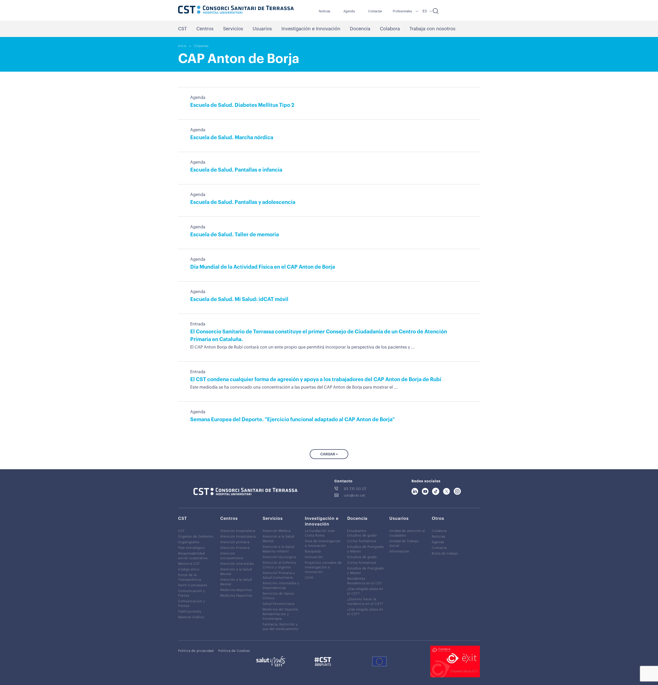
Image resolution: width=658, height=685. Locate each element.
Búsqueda (313, 551)
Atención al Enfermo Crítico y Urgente (279, 565)
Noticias (438, 536)
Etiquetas (201, 46)
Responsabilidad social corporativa (192, 556)
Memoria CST (189, 563)
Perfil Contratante (192, 585)
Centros (205, 28)
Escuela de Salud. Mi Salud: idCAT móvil (239, 299)
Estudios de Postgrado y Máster (365, 549)
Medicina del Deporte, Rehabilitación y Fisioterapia (281, 614)
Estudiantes (357, 530)
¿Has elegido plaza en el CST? (365, 591)
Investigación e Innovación (310, 28)
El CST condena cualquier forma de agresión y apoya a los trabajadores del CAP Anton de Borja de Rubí (315, 379)
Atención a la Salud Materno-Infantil (278, 549)
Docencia (360, 28)
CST (182, 28)
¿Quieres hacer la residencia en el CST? (365, 601)
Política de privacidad (196, 650)
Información (399, 551)
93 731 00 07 (355, 489)
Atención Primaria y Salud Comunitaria (279, 575)
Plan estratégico (191, 547)
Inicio (182, 46)
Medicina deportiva (236, 590)
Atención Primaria (235, 547)
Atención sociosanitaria (231, 556)
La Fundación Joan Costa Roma (320, 533)
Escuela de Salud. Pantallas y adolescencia (242, 202)
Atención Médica (276, 530)
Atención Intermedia (237, 563)
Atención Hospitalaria (238, 536)
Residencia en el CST (364, 583)
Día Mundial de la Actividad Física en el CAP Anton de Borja (262, 267)
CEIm (309, 577)
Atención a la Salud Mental (236, 572)
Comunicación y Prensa (191, 593)
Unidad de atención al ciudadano (407, 533)
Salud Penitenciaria (278, 603)
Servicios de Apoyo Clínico (278, 596)
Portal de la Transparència (189, 577)
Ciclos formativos (361, 541)
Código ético (188, 569)
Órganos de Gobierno (195, 536)
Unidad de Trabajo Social (404, 543)
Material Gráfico (191, 617)
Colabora (390, 28)
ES (425, 11)
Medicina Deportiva (236, 595)
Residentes (356, 578)
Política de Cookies (234, 650)
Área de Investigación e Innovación (323, 543)
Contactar (375, 11)
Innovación (314, 557)
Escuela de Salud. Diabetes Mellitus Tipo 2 (242, 105)
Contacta (439, 547)
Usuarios (262, 28)
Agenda (349, 11)
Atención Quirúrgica (279, 557)
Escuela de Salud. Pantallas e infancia (236, 170)
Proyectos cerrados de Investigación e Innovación (323, 567)
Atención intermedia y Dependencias (281, 585)
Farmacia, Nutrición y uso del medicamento (280, 627)
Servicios (233, 28)
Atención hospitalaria (237, 530)
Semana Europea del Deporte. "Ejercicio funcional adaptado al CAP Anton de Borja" (292, 419)
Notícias (324, 11)
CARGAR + (329, 454)
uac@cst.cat (354, 495)
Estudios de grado (362, 535)
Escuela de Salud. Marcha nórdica (231, 137)
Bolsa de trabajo (445, 553)
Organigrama (188, 542)
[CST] (236, 10)
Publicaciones (189, 611)
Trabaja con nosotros (432, 28)
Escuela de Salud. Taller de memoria (234, 234)
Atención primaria (235, 542)
